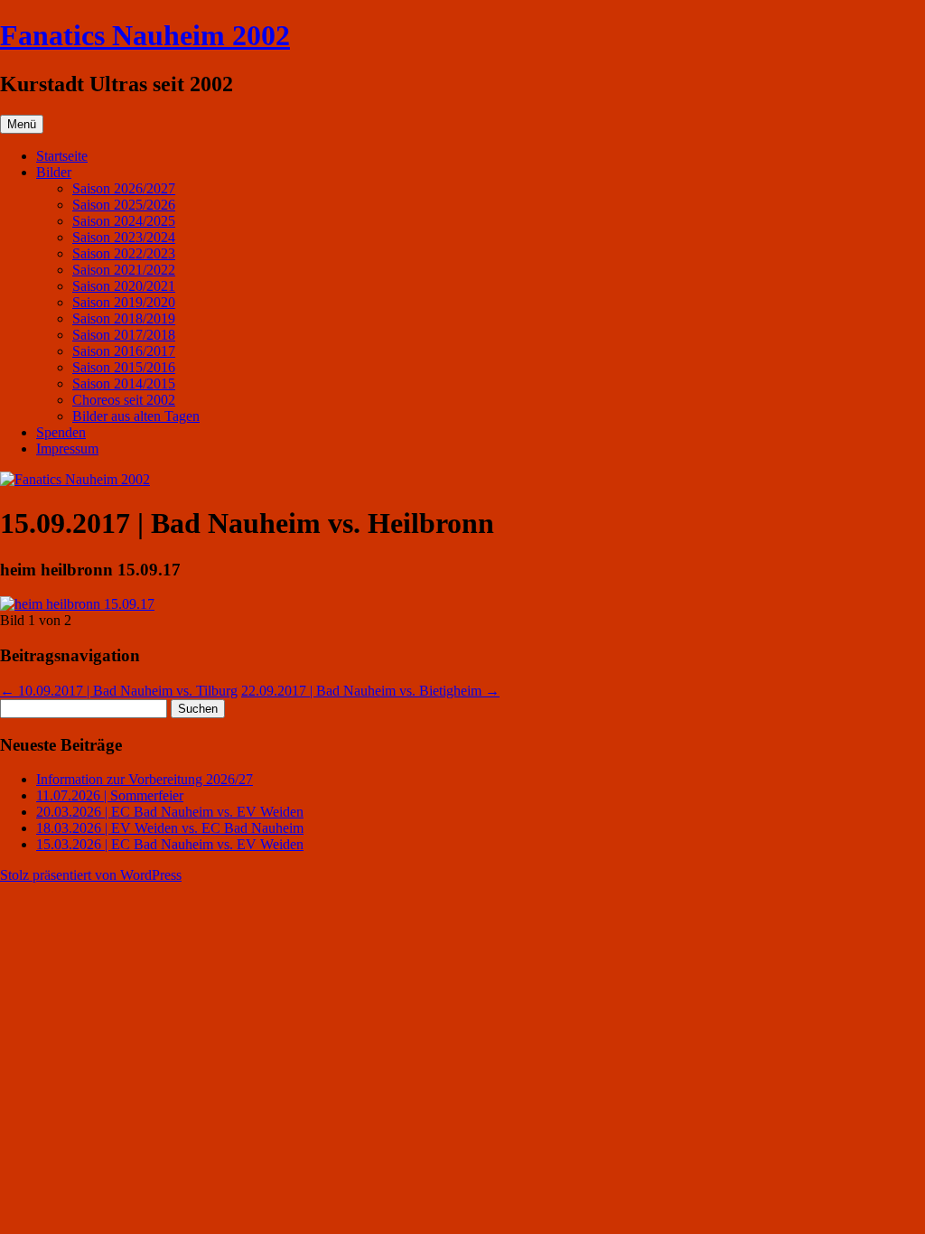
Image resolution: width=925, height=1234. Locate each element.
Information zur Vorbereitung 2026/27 (144, 779)
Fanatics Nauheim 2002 (145, 35)
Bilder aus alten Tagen (136, 416)
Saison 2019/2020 (123, 302)
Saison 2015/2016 (123, 367)
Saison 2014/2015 (123, 383)
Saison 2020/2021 (123, 286)
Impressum (67, 448)
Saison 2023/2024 (123, 237)
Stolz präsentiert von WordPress (91, 875)
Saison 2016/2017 (123, 351)
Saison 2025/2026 (123, 204)
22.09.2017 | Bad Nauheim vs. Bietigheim (370, 690)
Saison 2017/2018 (123, 334)
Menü (21, 124)
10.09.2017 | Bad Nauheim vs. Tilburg (119, 690)
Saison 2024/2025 (123, 221)
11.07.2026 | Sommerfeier (109, 795)
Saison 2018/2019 (123, 318)
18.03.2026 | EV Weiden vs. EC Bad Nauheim (170, 828)
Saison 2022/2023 (123, 253)
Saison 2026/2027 (123, 188)
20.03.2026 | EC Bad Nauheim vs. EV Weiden (170, 811)
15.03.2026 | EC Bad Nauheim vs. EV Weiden (170, 844)
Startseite (62, 156)
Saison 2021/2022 (123, 269)
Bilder (53, 172)
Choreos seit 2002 (123, 399)
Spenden (61, 432)
